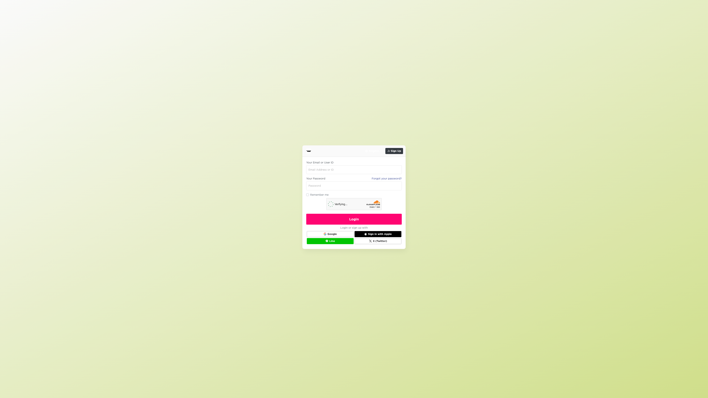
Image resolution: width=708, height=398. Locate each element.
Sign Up (395, 150)
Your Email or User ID (320, 162)
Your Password (315, 178)
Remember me (319, 194)
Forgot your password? (387, 178)
